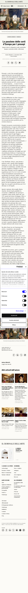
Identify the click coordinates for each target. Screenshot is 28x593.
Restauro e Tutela (6, 470)
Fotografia (4, 490)
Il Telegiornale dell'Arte (7, 505)
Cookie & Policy (5, 513)
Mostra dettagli (20, 311)
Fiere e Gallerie (17, 468)
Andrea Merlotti (5, 397)
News (3, 384)
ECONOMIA (17, 466)
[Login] (12, 6)
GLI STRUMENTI (18, 480)
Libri (3, 482)
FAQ (3, 515)
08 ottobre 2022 (5, 428)
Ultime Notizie (6, 6)
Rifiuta (14, 324)
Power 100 (16, 493)
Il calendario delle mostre (18, 483)
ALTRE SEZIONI (5, 480)
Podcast (16, 491)
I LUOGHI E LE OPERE (7, 466)
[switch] (24, 296)
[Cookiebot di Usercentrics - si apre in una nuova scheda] (17, 267)
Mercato (16, 477)
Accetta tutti (14, 315)
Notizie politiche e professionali (6, 487)
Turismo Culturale (6, 474)
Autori (15, 489)
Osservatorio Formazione (17, 497)
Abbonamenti (21, 6)
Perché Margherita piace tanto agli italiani (21, 387)
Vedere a (4, 492)
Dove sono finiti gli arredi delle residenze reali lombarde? (7, 388)
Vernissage (4, 494)
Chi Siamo (4, 500)
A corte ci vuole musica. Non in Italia (8, 421)
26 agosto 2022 (18, 431)
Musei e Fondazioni (6, 472)
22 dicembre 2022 (19, 402)
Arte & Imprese (17, 474)
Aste (15, 472)
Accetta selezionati (14, 320)
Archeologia (5, 468)
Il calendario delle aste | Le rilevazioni (20, 487)
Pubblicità (4, 509)
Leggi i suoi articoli (6, 364)
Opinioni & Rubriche (9, 384)
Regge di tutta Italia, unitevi (20, 421)
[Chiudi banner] (25, 266)
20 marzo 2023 (5, 398)
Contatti (4, 511)
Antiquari (16, 470)
